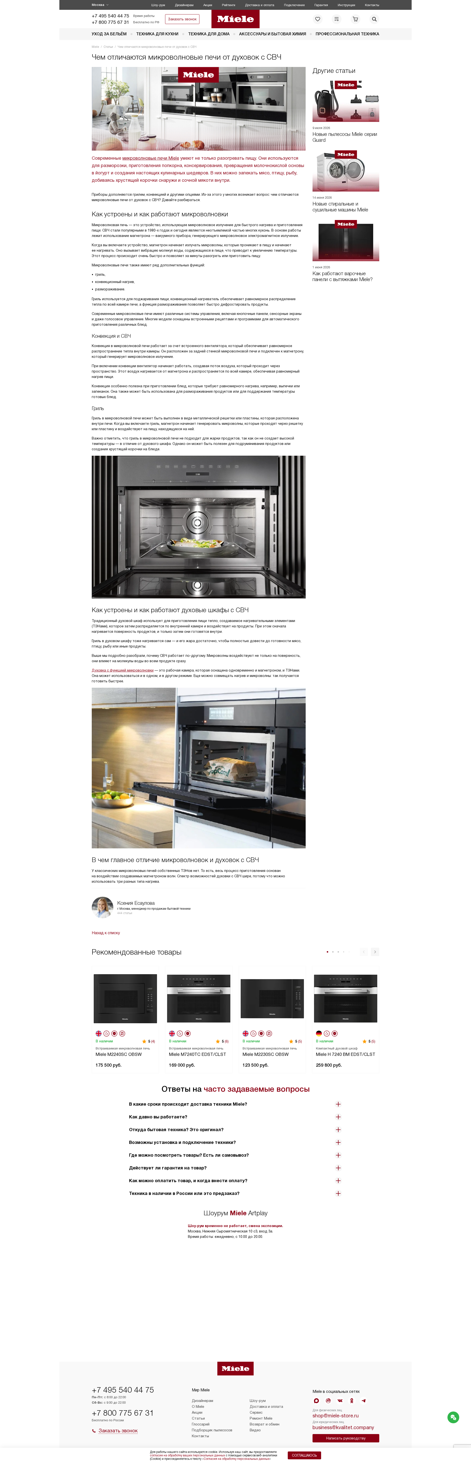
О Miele (198, 1407)
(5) (300, 1041)
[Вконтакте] (340, 1401)
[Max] (316, 1401)
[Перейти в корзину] (355, 19)
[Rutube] (328, 1401)
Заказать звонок (182, 19)
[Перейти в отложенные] (318, 19)
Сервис (256, 1412)
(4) (153, 1041)
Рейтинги (228, 5)
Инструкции (346, 5)
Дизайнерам (184, 5)
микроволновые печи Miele (150, 158)
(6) (227, 1041)
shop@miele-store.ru (336, 1415)
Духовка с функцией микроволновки (123, 670)
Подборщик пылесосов (212, 1430)
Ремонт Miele (261, 1418)
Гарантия (321, 5)
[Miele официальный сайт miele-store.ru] (236, 19)
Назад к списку (106, 933)
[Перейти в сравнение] (336, 19)
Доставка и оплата (259, 5)
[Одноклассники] (352, 1401)
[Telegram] (363, 1401)
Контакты (372, 5)
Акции (207, 5)
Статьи (198, 1418)
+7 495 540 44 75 (110, 15)
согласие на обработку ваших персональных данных (187, 1455)
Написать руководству (346, 1438)
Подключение (294, 5)
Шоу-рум (158, 5)
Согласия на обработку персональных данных (236, 1459)
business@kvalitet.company (343, 1427)
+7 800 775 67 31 (110, 22)
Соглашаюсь (304, 1455)
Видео (255, 1430)
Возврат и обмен (264, 1424)
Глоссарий (200, 1424)
